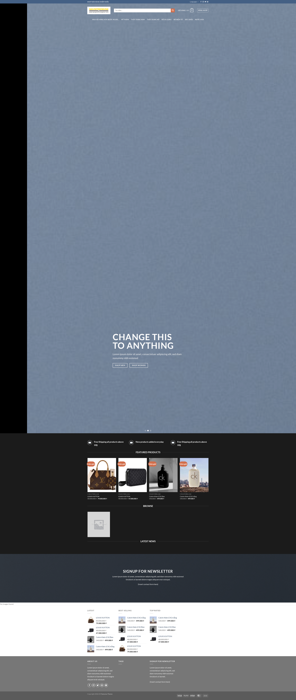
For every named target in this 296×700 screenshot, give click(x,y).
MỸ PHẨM (125, 19)
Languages (193, 2)
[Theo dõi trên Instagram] (203, 2)
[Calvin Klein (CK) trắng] (194, 475)
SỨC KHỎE (189, 19)
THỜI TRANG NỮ (153, 19)
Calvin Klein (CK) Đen (157, 496)
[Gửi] (173, 10)
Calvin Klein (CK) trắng (188, 496)
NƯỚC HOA (199, 19)
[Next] (287, 216)
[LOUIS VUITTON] (102, 475)
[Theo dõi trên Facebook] (201, 2)
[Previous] (9, 216)
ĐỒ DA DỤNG (166, 19)
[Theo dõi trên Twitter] (205, 2)
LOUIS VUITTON (93, 496)
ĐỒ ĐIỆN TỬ (178, 19)
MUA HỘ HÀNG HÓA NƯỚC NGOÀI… (105, 19)
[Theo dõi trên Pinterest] (106, 685)
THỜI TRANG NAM (138, 19)
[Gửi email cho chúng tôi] (207, 2)
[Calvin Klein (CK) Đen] (163, 475)
